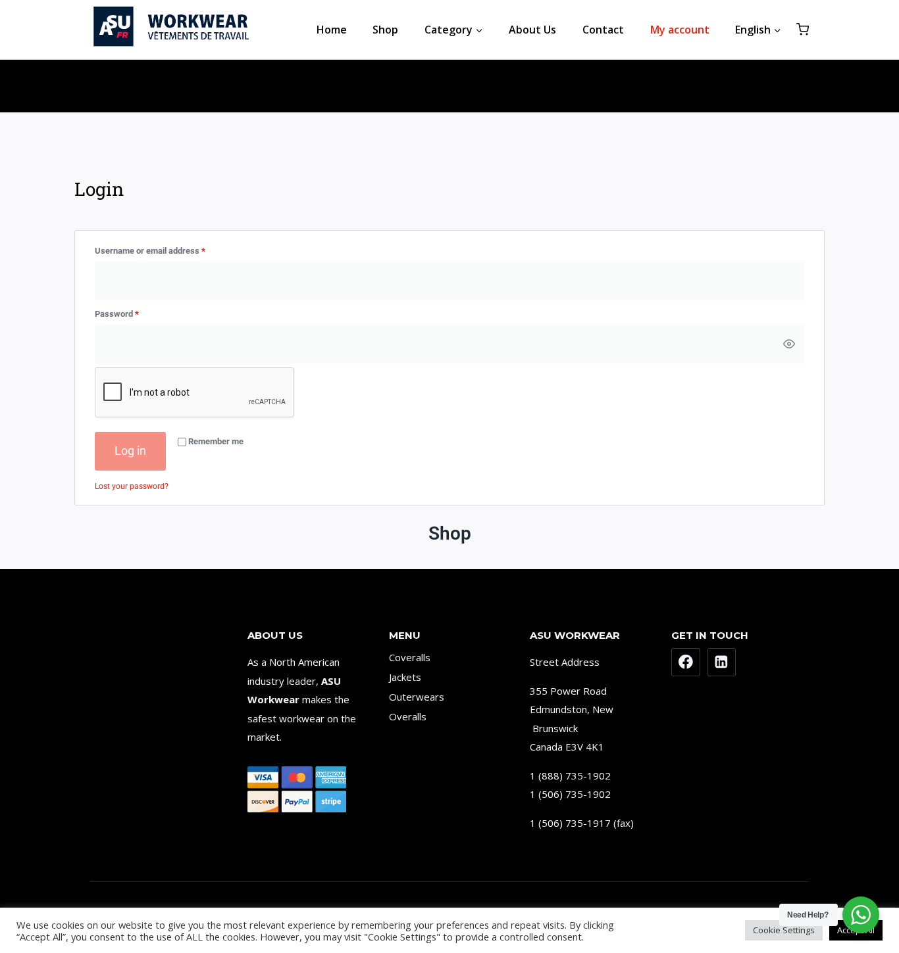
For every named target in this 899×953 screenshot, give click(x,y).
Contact (603, 29)
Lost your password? (131, 486)
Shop (385, 29)
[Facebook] (685, 662)
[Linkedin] (721, 662)
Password (133, 311)
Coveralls (409, 657)
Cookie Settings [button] (784, 930)
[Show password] (789, 344)
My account (679, 29)
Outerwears (416, 696)
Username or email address (166, 248)
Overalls (407, 716)
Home (332, 29)
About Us (532, 29)
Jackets (405, 677)
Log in (130, 450)
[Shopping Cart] (802, 29)
